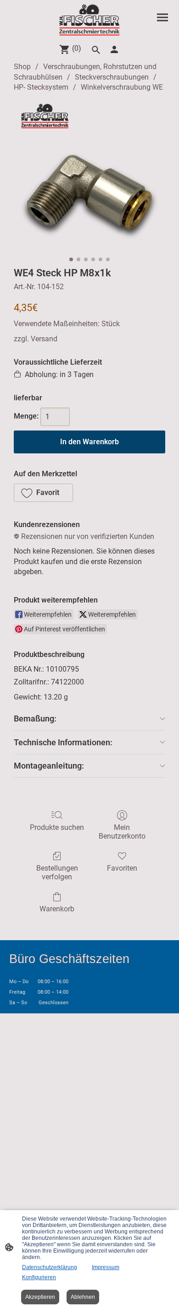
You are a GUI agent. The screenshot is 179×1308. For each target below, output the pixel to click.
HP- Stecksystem (41, 87)
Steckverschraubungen (112, 77)
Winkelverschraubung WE (122, 87)
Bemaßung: (35, 718)
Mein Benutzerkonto (122, 831)
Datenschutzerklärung (49, 1267)
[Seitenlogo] (89, 20)
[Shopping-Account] (114, 49)
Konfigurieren (39, 1277)
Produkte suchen (57, 827)
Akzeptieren (40, 1297)
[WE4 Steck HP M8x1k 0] (89, 177)
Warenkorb (56, 908)
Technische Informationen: (63, 742)
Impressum (105, 1267)
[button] (43, 493)
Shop (22, 66)
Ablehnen (83, 1297)
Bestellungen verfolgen (57, 872)
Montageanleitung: (49, 765)
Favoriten (122, 868)
